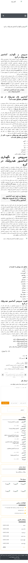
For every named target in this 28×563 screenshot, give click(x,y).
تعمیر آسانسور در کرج (19, 365)
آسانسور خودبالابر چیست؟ (14, 428)
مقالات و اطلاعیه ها (21, 472)
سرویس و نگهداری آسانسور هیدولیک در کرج (14, 368)
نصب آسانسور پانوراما (15, 455)
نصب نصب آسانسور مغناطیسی (13, 448)
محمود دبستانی (11, 558)
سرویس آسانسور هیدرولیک (18, 367)
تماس (17, 235)
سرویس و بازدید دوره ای (6, 214)
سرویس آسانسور (10, 365)
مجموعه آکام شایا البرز (11, 184)
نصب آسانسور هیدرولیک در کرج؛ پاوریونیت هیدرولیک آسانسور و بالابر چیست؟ (14, 198)
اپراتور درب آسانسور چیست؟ (13, 421)
